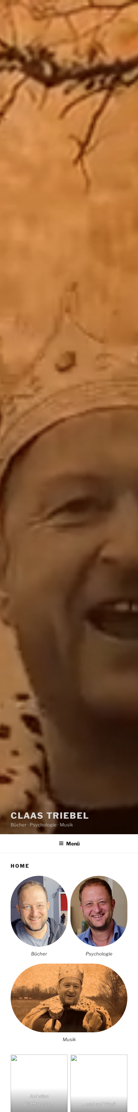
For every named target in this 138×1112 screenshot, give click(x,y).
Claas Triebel (50, 816)
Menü (73, 844)
